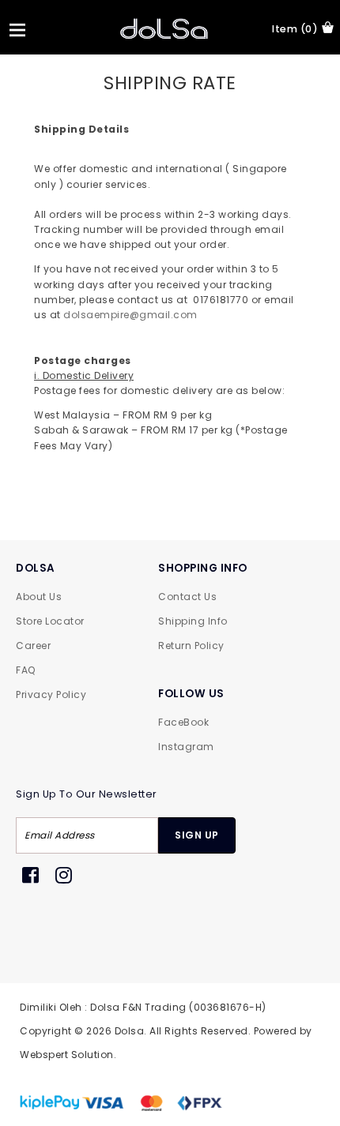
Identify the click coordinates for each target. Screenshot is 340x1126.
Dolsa (130, 1031)
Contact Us (187, 596)
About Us (39, 596)
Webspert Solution (67, 1054)
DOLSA (35, 568)
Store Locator (50, 621)
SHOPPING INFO (202, 568)
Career (33, 645)
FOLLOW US (191, 693)
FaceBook (183, 722)
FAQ (26, 670)
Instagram (186, 746)
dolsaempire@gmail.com (130, 314)
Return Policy (191, 645)
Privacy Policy (51, 694)
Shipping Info (193, 621)
